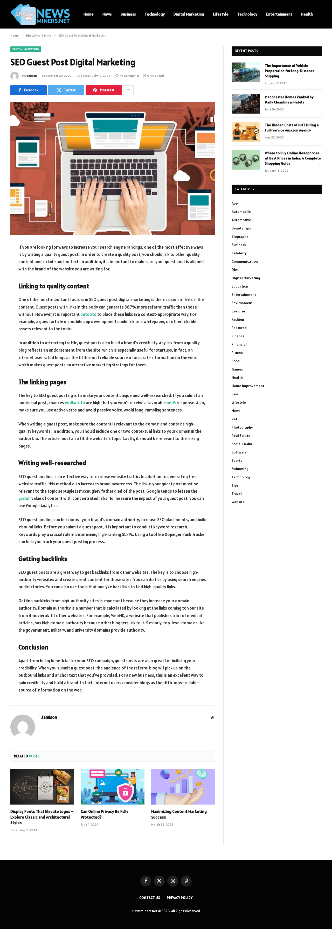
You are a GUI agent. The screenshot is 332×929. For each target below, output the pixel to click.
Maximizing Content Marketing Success (179, 814)
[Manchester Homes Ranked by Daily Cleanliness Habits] (246, 104)
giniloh (24, 498)
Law (235, 394)
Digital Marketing (189, 14)
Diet (235, 269)
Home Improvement (248, 385)
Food (236, 361)
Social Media (242, 444)
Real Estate (241, 435)
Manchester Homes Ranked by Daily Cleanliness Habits (289, 99)
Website (238, 502)
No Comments (130, 76)
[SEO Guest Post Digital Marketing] (112, 168)
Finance (238, 336)
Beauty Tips (241, 228)
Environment (242, 303)
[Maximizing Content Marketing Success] (183, 787)
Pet (234, 419)
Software (239, 452)
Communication (245, 261)
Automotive (241, 220)
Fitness (237, 352)
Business (128, 14)
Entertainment (279, 14)
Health (307, 14)
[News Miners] (40, 14)
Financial (239, 344)
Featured (239, 327)
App (235, 203)
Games (237, 369)
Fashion (238, 319)
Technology (155, 14)
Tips (235, 485)
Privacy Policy (180, 898)
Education (240, 286)
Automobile (241, 211)
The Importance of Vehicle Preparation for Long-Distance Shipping (290, 70)
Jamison (31, 76)
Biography (240, 236)
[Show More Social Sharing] (128, 90)
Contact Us (149, 898)
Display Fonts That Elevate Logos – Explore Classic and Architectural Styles (42, 817)
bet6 (171, 403)
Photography (242, 427)
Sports (237, 460)
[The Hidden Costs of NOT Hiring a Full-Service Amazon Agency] (246, 132)
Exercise (238, 311)
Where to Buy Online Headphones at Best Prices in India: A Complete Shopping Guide (293, 158)
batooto (88, 314)
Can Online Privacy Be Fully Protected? (104, 814)
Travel (237, 493)
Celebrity (239, 253)
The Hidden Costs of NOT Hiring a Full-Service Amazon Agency (292, 127)
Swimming (240, 468)
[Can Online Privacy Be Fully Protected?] (112, 787)
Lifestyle (221, 14)
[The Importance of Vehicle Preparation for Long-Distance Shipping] (246, 72)
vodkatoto (75, 403)
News (107, 14)
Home (89, 14)
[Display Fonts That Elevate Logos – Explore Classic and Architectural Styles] (42, 787)
